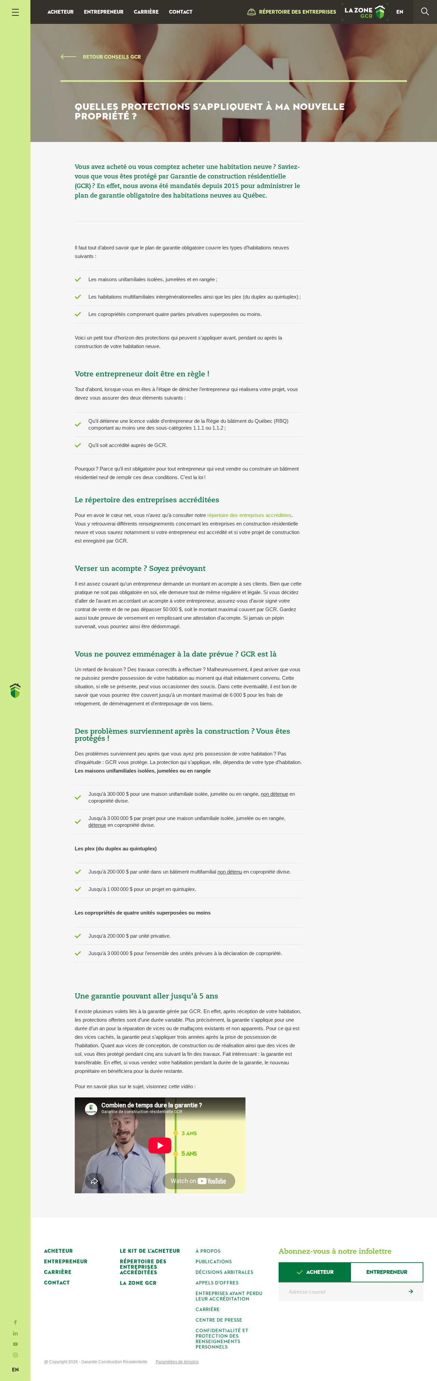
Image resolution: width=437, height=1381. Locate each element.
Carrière (146, 12)
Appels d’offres (217, 1283)
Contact (181, 12)
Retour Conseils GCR (112, 57)
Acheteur (60, 12)
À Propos (208, 1251)
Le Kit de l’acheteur (150, 1251)
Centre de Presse (219, 1320)
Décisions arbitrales (224, 1272)
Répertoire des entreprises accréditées (143, 1267)
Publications (214, 1262)
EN (15, 1369)
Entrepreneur (104, 12)
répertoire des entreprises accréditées (249, 515)
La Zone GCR (138, 1283)
